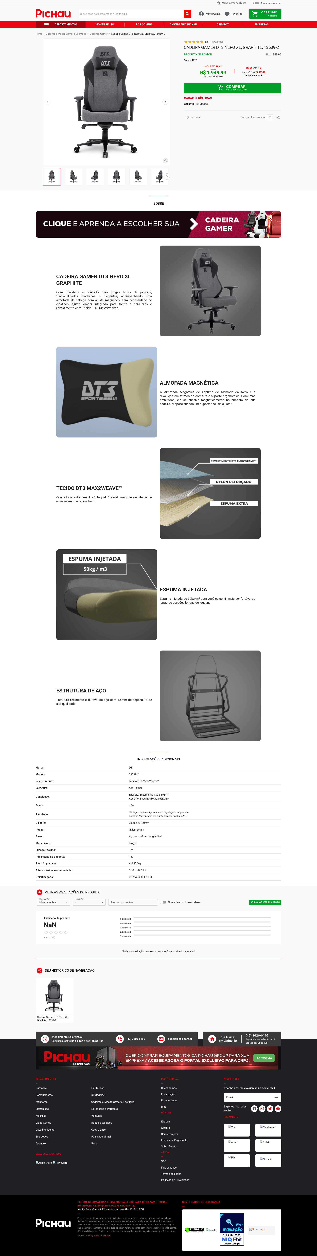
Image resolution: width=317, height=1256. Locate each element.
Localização (168, 1094)
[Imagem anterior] (48, 102)
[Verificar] (194, 1232)
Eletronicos (42, 1108)
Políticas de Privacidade (175, 1180)
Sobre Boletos (169, 1146)
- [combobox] (75, 902)
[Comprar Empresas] (158, 1058)
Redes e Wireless (101, 1122)
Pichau (97, 1235)
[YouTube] (277, 1108)
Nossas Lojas (169, 1100)
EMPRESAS (262, 24)
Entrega (165, 1121)
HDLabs (106, 1235)
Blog (163, 1106)
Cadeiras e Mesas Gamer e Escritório (112, 1102)
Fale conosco (169, 1167)
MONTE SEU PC (105, 24)
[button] (187, 117)
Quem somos (169, 1088)
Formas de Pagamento (174, 1140)
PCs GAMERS (144, 24)
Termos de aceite (171, 1173)
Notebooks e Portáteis (104, 1108)
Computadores (44, 1095)
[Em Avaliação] (232, 1230)
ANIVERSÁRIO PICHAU (183, 24)
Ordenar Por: (44, 899)
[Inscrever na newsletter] (276, 1097)
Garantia (165, 1127)
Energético (42, 1136)
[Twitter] (269, 1108)
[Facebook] (254, 1108)
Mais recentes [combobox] (47, 902)
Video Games (43, 1122)
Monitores (42, 1102)
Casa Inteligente (45, 1129)
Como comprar (169, 1134)
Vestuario (96, 1115)
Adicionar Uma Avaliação (265, 902)
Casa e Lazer (98, 1129)
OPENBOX (222, 24)
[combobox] (134, 14)
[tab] (52, 176)
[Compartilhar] (278, 117)
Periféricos (97, 1088)
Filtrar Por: (79, 899)
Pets (94, 1143)
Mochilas (41, 1115)
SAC (163, 1161)
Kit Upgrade (98, 1095)
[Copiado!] (270, 117)
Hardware (41, 1088)
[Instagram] (261, 1108)
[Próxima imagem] (165, 102)
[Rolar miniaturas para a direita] (167, 176)
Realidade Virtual (101, 1136)
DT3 (194, 60)
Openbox (41, 1143)
